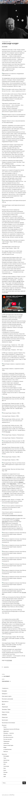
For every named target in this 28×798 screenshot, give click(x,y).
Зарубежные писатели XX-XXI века (11, 729)
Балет (5, 770)
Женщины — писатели (9, 733)
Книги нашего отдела (6, 696)
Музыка (5, 762)
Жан (17, 281)
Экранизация (5, 706)
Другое (3, 704)
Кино (5, 768)
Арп (19, 281)
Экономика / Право (6, 709)
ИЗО (5, 764)
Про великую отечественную (8, 722)
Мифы (5, 747)
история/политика (7, 749)
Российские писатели (8, 737)
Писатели (4, 725)
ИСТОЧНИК (4, 46)
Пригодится (4, 693)
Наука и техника (5, 712)
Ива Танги (6, 493)
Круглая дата (5, 720)
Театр (5, 758)
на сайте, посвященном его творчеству (14, 515)
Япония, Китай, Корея (8, 745)
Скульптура (6, 667)
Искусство (4, 754)
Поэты (5, 727)
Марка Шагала (13, 483)
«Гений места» (5, 688)
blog (4, 2)
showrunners (6, 743)
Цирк (5, 776)
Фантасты (6, 751)
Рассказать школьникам (7, 699)
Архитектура (6, 760)
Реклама (5, 772)
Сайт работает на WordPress (8, 794)
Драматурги (6, 731)
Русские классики (8, 739)
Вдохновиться (5, 701)
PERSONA (4, 714)
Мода (5, 774)
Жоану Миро (8, 477)
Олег (10, 41)
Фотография (6, 756)
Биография (4, 691)
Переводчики (6, 741)
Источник (8, 431)
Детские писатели (8, 735)
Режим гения (5, 717)
